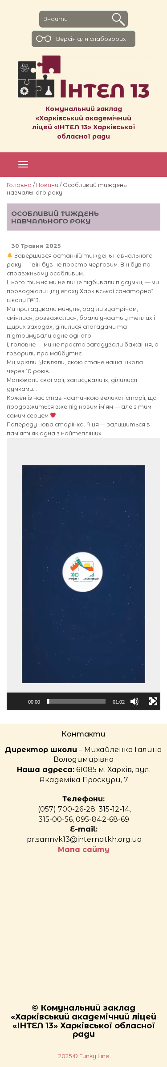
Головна (19, 185)
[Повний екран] (153, 701)
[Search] (118, 19)
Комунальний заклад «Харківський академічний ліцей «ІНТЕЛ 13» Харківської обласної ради (83, 122)
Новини (47, 185)
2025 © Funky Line (83, 1056)
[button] (84, 574)
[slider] (76, 701)
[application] (83, 574)
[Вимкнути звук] (134, 701)
